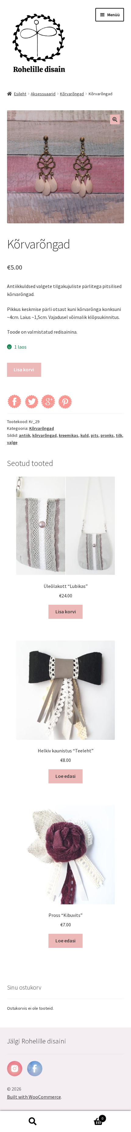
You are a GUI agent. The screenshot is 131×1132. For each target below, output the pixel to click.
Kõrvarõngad (72, 94)
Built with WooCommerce (34, 1097)
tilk (119, 435)
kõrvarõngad (44, 435)
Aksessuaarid (43, 94)
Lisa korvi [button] (65, 611)
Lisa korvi (24, 369)
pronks (107, 435)
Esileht (20, 94)
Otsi (33, 1121)
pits (94, 435)
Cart (84, 1116)
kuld (84, 435)
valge (12, 442)
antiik (24, 435)
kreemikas (68, 435)
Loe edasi (65, 776)
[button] (115, 119)
